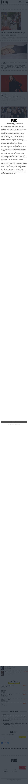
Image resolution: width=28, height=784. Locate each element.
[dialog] (14, 392)
